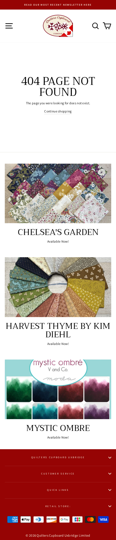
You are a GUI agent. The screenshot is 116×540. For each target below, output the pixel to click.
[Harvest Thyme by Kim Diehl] (58, 287)
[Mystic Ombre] (58, 389)
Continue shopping (58, 111)
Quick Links (58, 490)
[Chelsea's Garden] (58, 193)
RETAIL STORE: (58, 506)
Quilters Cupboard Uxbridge (58, 457)
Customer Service (58, 473)
